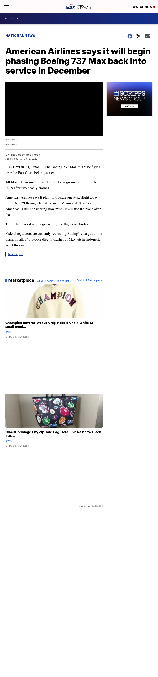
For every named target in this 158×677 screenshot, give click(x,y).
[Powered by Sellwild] (97, 506)
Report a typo (15, 254)
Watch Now (143, 7)
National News (20, 36)
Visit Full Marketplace (90, 280)
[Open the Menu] (6, 6)
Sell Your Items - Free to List (52, 280)
